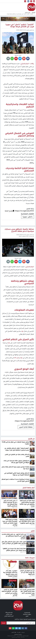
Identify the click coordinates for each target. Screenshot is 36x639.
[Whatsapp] (13, 628)
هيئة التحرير (14, 632)
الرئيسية (33, 12)
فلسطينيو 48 (8, 612)
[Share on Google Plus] (24, 58)
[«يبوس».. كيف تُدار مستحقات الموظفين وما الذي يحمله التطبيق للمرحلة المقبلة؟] (9, 564)
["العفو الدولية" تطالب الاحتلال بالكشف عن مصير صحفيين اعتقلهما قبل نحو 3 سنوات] (32, 450)
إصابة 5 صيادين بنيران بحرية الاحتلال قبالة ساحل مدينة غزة (15, 468)
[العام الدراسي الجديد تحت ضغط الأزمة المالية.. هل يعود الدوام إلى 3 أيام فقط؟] (27, 583)
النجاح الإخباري (31, 7)
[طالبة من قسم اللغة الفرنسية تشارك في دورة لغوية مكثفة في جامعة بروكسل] (9, 513)
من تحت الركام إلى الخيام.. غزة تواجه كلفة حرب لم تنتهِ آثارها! (27, 572)
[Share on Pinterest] (16, 58)
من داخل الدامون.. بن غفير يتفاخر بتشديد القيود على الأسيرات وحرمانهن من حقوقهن (14, 536)
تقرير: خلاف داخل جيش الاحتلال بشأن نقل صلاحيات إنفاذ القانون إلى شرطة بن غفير (14, 542)
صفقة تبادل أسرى (25, 427)
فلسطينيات (27, 612)
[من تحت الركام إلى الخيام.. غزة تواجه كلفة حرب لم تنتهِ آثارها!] (27, 564)
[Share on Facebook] (28, 58)
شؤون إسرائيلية (27, 614)
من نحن (22, 632)
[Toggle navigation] (25, 1)
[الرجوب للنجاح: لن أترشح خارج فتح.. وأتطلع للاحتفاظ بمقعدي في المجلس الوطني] (9, 583)
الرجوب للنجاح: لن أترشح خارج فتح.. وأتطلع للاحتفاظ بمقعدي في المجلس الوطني (9, 592)
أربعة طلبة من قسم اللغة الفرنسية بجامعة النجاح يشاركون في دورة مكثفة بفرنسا (27, 503)
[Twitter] (19, 628)
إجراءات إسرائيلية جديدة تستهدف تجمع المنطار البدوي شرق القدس (15, 480)
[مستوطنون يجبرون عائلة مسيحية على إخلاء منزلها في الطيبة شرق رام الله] (32, 462)
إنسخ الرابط (9, 211)
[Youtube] (10, 628)
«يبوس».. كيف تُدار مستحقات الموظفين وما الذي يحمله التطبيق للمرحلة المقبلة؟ (10, 573)
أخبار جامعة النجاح (29, 488)
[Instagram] (22, 628)
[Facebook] (25, 628)
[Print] (8, 58)
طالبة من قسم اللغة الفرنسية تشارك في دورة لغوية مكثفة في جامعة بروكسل (9, 522)
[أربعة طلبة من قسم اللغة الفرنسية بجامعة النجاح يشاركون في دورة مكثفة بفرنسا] (27, 494)
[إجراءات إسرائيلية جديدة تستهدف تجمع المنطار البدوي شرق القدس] (32, 481)
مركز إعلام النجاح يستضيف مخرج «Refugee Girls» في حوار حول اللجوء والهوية (27, 521)
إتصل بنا (18, 632)
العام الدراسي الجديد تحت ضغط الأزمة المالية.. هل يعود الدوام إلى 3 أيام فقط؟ (27, 592)
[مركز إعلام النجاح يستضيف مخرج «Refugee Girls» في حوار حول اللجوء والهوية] (27, 513)
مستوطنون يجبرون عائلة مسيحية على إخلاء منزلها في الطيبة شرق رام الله (16, 461)
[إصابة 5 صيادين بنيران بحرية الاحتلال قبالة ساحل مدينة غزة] (32, 468)
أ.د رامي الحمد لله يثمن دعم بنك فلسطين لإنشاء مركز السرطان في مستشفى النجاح (10, 503)
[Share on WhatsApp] (12, 58)
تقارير (33, 531)
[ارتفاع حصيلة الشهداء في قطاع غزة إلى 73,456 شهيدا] (32, 443)
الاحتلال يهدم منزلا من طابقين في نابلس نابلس (17, 455)
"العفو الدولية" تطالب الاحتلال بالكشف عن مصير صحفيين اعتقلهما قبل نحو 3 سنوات (17, 449)
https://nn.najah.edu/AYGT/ (24, 421)
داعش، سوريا (27, 216)
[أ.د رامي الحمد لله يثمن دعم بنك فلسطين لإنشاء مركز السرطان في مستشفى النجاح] (9, 494)
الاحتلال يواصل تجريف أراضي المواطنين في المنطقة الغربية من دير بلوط (16, 474)
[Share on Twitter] (20, 58)
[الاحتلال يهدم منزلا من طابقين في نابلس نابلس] (32, 456)
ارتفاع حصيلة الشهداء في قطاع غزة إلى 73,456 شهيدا (15, 443)
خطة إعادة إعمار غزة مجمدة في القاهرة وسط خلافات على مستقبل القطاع (14, 549)
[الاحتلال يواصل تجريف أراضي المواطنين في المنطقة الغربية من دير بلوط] (32, 474)
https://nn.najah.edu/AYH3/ (24, 211)
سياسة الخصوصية (18, 634)
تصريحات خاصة (30, 558)
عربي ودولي (27, 12)
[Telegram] (16, 628)
